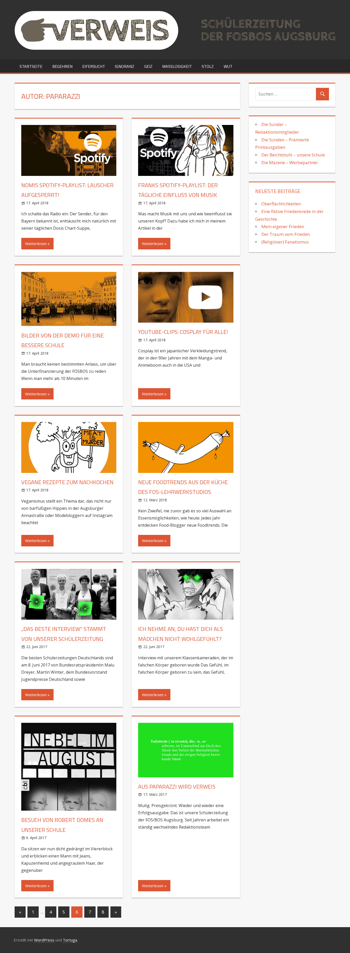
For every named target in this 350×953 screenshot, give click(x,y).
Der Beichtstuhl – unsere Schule (293, 155)
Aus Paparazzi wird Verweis (176, 786)
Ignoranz (124, 66)
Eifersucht (93, 66)
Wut (228, 66)
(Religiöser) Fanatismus (285, 242)
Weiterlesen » (37, 243)
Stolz (208, 66)
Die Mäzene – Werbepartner (289, 162)
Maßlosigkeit (177, 66)
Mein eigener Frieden (282, 226)
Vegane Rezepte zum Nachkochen (67, 482)
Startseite (30, 66)
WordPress (44, 940)
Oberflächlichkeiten (281, 204)
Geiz (148, 66)
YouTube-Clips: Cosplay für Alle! (183, 331)
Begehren (62, 66)
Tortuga (70, 940)
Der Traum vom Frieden (285, 234)
